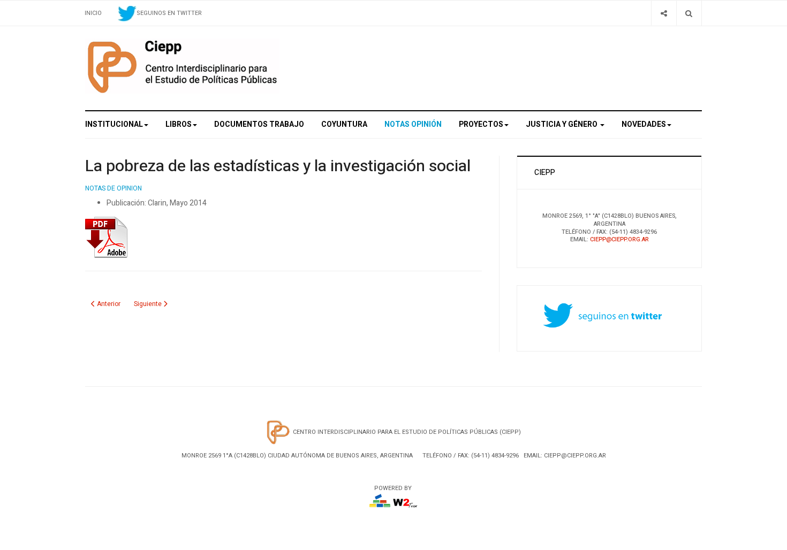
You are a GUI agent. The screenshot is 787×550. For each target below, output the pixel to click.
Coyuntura (344, 124)
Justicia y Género (562, 124)
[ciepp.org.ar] (182, 66)
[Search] (688, 13)
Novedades (644, 124)
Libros (178, 124)
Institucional (114, 124)
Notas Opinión (413, 124)
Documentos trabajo (259, 124)
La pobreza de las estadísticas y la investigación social (278, 166)
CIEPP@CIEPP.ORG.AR (619, 239)
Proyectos (481, 124)
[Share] (663, 13)
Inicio (93, 13)
